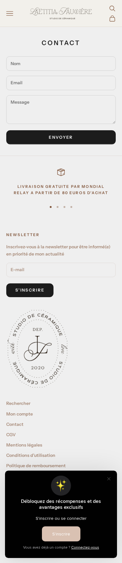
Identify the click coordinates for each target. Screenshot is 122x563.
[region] (61, 182)
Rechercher (18, 403)
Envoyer (61, 137)
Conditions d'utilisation (30, 455)
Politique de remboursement (36, 465)
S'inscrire (29, 289)
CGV (11, 434)
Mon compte (19, 414)
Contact (14, 424)
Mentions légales (24, 445)
